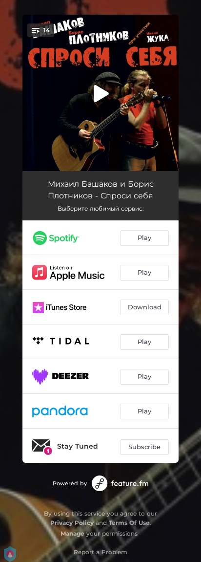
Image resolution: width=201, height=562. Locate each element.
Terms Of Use (129, 522)
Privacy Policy (72, 522)
